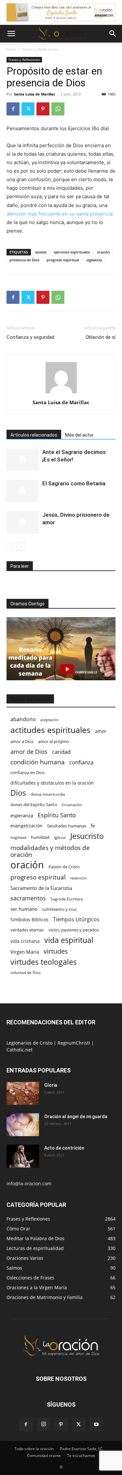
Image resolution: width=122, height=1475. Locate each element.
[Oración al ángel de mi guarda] (23, 1124)
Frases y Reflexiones (40, 49)
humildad (40, 837)
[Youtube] (96, 1424)
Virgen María (24, 951)
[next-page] (21, 547)
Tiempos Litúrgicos (76, 919)
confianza (81, 762)
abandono (23, 719)
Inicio (11, 49)
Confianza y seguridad (30, 337)
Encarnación (72, 805)
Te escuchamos (81, 1455)
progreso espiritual (63, 259)
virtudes (56, 951)
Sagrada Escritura (66, 898)
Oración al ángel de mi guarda (75, 1116)
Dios (18, 793)
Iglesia (60, 837)
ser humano (23, 909)
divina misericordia (48, 794)
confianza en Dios (27, 772)
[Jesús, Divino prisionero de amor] (23, 522)
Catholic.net (20, 1050)
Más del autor (79, 435)
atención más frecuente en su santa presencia (60, 214)
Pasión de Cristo (64, 867)
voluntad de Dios (25, 972)
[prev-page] (11, 547)
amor (100, 731)
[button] (11, 34)
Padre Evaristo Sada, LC (81, 1448)
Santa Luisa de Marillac (34, 94)
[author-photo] (61, 393)
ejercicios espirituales (72, 252)
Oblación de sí (100, 337)
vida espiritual (68, 940)
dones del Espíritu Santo (33, 804)
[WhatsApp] (57, 108)
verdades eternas (27, 930)
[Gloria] (23, 1093)
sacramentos (28, 898)
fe (93, 825)
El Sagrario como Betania (73, 483)
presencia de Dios (24, 259)
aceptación (49, 719)
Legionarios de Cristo (30, 1043)
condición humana (37, 761)
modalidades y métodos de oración (50, 851)
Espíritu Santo (57, 815)
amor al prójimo (53, 741)
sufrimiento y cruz (59, 909)
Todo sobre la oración (34, 1448)
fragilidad (18, 837)
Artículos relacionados (33, 435)
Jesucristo (87, 836)
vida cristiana (25, 941)
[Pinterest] (42, 108)
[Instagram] (43, 1424)
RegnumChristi (74, 1043)
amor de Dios (28, 751)
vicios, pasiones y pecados (73, 930)
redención (78, 878)
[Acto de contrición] (23, 1156)
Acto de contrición (64, 1148)
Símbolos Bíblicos (29, 919)
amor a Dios (22, 741)
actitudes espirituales (50, 729)
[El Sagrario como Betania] (23, 491)
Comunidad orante (44, 1455)
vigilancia (94, 259)
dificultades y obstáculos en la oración (52, 783)
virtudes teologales (43, 962)
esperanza (21, 815)
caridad (61, 751)
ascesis (41, 252)
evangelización (26, 826)
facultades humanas (66, 826)
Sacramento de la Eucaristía (41, 888)
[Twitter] (27, 108)
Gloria (50, 1085)
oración (103, 252)
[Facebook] (13, 108)
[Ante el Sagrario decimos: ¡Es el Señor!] (23, 459)
